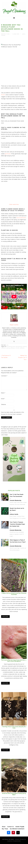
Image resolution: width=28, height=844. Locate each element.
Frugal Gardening (14, 7)
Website (3, 404)
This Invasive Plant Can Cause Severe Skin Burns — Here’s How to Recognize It (14, 660)
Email (3, 398)
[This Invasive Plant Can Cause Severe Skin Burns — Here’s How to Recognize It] (14, 658)
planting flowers (19, 346)
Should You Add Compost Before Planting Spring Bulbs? (14, 794)
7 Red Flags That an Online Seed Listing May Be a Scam (14, 727)
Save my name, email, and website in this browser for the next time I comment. (12, 413)
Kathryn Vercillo (14, 514)
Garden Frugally (19, 826)
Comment (4, 375)
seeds (7, 345)
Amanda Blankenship (15, 500)
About (3, 826)
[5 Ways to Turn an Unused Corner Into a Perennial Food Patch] (14, 591)
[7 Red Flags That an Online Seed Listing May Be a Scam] (14, 725)
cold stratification (21, 217)
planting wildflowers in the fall (12, 348)
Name (3, 393)
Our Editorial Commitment (17, 828)
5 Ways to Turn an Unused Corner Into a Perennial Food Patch (14, 594)
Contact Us (10, 826)
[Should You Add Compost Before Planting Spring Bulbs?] (14, 792)
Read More (5, 616)
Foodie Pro (18, 839)
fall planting (9, 346)
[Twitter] (14, 341)
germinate (8, 153)
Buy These (5, 828)
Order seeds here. (14, 204)
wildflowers (22, 348)
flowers (3, 94)
